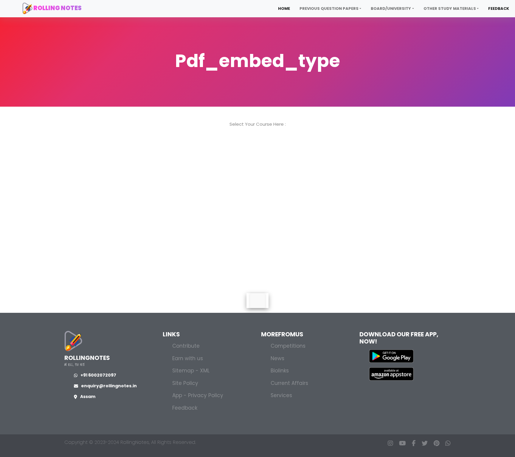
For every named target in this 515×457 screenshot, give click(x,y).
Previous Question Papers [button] (329, 8)
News (277, 358)
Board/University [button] (391, 8)
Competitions (288, 345)
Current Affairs (289, 383)
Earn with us (187, 358)
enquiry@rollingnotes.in (109, 386)
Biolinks (280, 370)
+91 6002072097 (98, 375)
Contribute (186, 345)
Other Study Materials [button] (450, 8)
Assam (87, 397)
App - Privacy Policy (197, 395)
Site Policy (185, 383)
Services (281, 395)
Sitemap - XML (191, 370)
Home (284, 8)
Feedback (498, 8)
